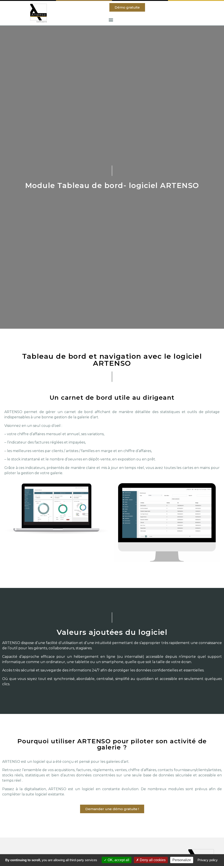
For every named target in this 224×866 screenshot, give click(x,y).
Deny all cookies (152, 860)
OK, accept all (118, 860)
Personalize (181, 860)
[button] (127, 7)
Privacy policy (208, 860)
